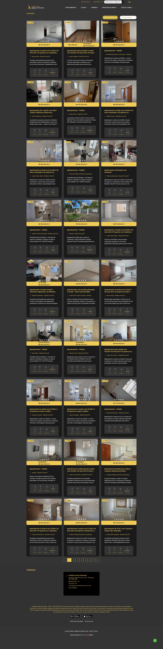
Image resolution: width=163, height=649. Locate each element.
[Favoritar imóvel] (60, 23)
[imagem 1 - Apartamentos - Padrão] (119, 32)
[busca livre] (123, 2)
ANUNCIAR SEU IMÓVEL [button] (109, 7)
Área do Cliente (86, 2)
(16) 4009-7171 (73, 583)
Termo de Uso (89, 621)
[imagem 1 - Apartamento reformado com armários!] (119, 151)
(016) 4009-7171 (98, 2)
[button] (129, 2)
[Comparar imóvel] (60, 25)
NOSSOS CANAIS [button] (126, 7)
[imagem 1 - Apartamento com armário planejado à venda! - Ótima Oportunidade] (81, 271)
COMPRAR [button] (94, 7)
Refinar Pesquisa (109, 17)
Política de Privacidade (76, 621)
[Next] (59, 32)
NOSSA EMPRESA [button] (70, 7)
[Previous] (29, 32)
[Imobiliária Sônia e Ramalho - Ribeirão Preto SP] (34, 7)
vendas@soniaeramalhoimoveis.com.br (80, 585)
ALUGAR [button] (83, 7)
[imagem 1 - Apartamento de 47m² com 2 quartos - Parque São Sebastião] (119, 510)
